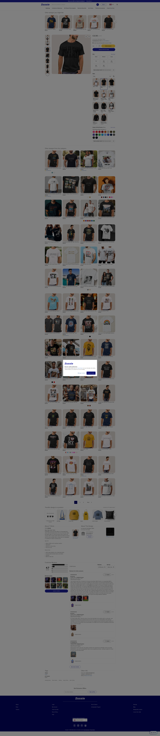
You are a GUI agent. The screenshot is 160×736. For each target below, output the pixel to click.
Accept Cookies (91, 373)
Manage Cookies (81, 373)
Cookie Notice (80, 368)
